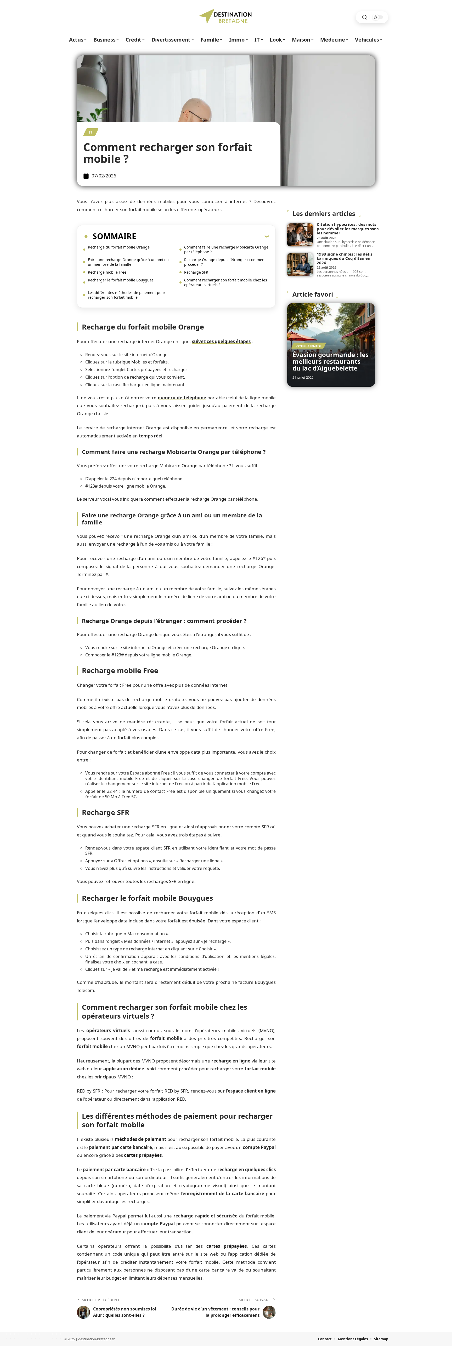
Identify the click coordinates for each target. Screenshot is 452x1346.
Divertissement (309, 346)
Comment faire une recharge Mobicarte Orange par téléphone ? (226, 249)
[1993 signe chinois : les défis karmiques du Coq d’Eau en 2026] (300, 264)
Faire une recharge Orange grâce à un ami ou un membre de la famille (128, 262)
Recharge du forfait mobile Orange (119, 247)
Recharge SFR (196, 272)
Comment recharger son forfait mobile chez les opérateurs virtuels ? (225, 282)
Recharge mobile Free (107, 272)
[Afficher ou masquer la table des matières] (202, 236)
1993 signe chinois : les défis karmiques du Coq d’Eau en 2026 (344, 258)
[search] (364, 17)
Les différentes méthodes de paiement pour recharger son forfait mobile (126, 295)
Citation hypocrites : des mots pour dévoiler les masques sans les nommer (347, 228)
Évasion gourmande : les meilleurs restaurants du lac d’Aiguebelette (330, 361)
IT (91, 132)
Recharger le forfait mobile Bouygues (121, 280)
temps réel (150, 436)
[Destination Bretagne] (226, 17)
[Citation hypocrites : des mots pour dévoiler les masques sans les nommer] (300, 234)
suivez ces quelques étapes (221, 341)
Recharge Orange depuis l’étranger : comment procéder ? (225, 262)
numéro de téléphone (182, 398)
